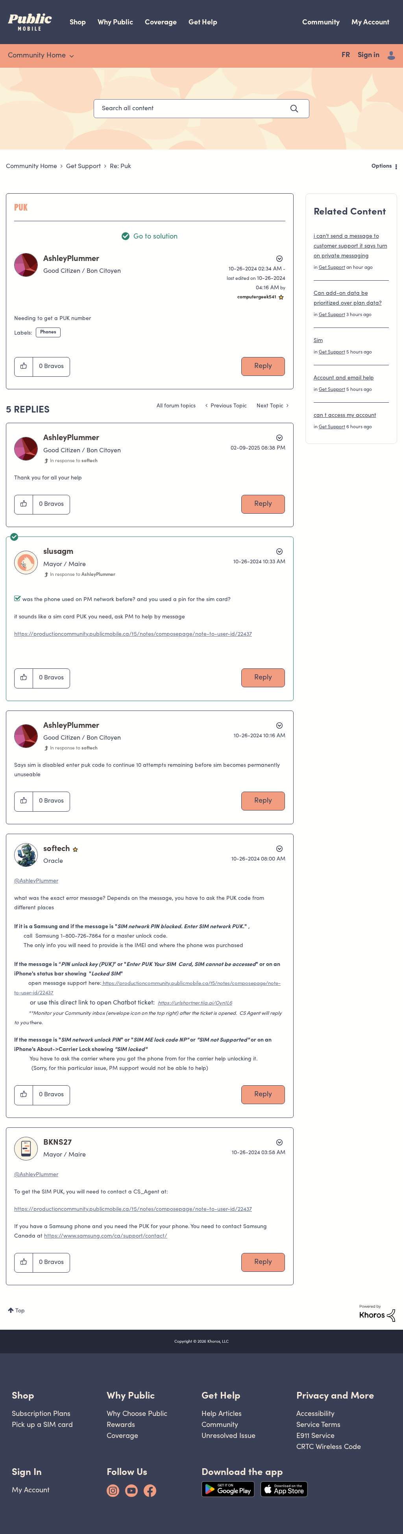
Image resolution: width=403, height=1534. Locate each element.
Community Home (31, 166)
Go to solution (155, 237)
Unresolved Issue (228, 1435)
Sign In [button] (27, 1472)
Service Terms (318, 1424)
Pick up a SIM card (42, 1424)
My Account (370, 21)
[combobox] (201, 108)
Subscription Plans (41, 1413)
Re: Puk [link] (120, 166)
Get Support (83, 166)
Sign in (368, 55)
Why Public (115, 21)
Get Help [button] (221, 1395)
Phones (48, 332)
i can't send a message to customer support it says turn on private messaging (350, 246)
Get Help (203, 21)
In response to (74, 461)
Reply (263, 366)
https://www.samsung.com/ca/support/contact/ (105, 1236)
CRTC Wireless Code (328, 1446)
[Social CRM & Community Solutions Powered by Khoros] (377, 1313)
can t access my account (345, 415)
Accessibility (315, 1413)
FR (346, 55)
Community (321, 21)
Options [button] (382, 166)
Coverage (161, 21)
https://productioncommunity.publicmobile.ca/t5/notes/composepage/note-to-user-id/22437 (133, 634)
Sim (318, 341)
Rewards (121, 1424)
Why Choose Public (137, 1413)
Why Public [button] (131, 1395)
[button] (24, 366)
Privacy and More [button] (335, 1395)
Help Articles (222, 1413)
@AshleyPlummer (36, 881)
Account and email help (344, 378)
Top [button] (20, 1311)
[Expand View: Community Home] (72, 56)
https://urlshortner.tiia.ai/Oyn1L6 (195, 1003)
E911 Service (315, 1435)
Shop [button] (23, 1395)
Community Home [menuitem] (37, 55)
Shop (78, 21)
